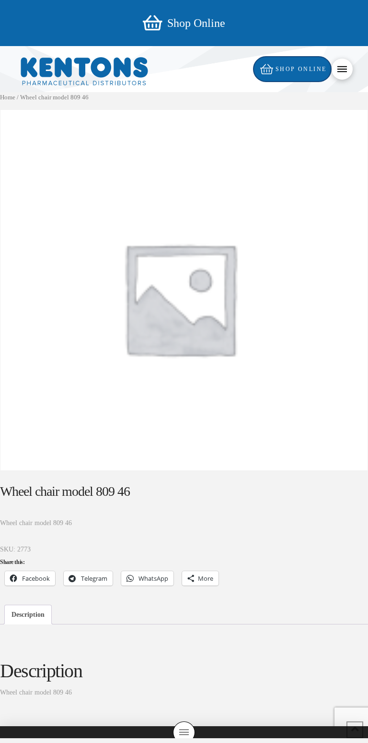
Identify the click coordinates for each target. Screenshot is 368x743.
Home (7, 97)
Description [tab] (28, 614)
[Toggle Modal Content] (342, 69)
